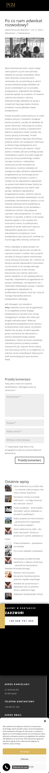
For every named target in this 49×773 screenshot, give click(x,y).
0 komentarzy (24, 33)
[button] (45, 721)
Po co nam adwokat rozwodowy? (28, 551)
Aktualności (10, 33)
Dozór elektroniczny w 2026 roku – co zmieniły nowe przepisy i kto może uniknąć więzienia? (28, 489)
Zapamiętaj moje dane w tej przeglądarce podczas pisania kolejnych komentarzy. (23, 450)
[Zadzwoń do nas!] (6, 767)
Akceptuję (24, 751)
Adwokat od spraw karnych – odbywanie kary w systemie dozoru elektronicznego (27, 586)
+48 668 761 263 (21, 621)
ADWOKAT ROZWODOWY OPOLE (28, 594)
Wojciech (25, 30)
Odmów (24, 759)
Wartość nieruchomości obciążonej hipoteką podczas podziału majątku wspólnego (27, 576)
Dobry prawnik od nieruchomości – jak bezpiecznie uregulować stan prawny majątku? (29, 521)
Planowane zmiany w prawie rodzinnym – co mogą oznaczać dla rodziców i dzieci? (28, 500)
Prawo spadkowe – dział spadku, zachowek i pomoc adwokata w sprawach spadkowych (28, 511)
